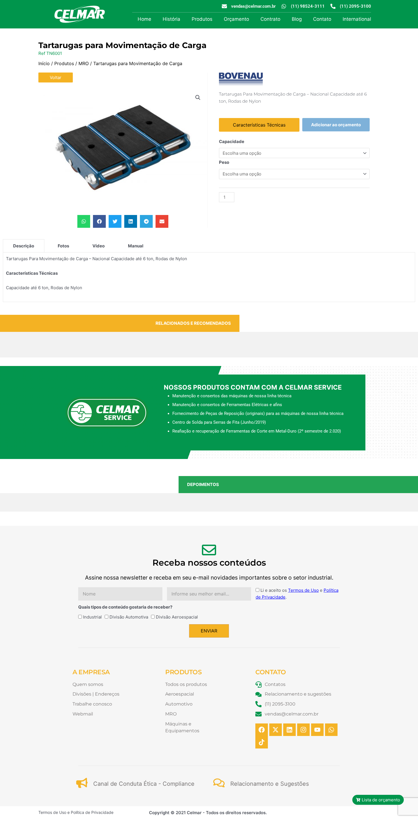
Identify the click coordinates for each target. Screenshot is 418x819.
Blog (297, 19)
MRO (83, 63)
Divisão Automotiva (128, 617)
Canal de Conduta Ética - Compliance (143, 783)
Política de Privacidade (92, 812)
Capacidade (231, 141)
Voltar (55, 77)
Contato (322, 19)
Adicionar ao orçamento (336, 124)
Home (144, 19)
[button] (198, 97)
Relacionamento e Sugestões (269, 783)
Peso (224, 162)
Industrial (92, 617)
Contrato (270, 19)
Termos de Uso (303, 590)
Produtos (202, 19)
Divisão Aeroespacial (177, 617)
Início (44, 63)
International (357, 19)
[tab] (23, 245)
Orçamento (236, 19)
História (171, 19)
